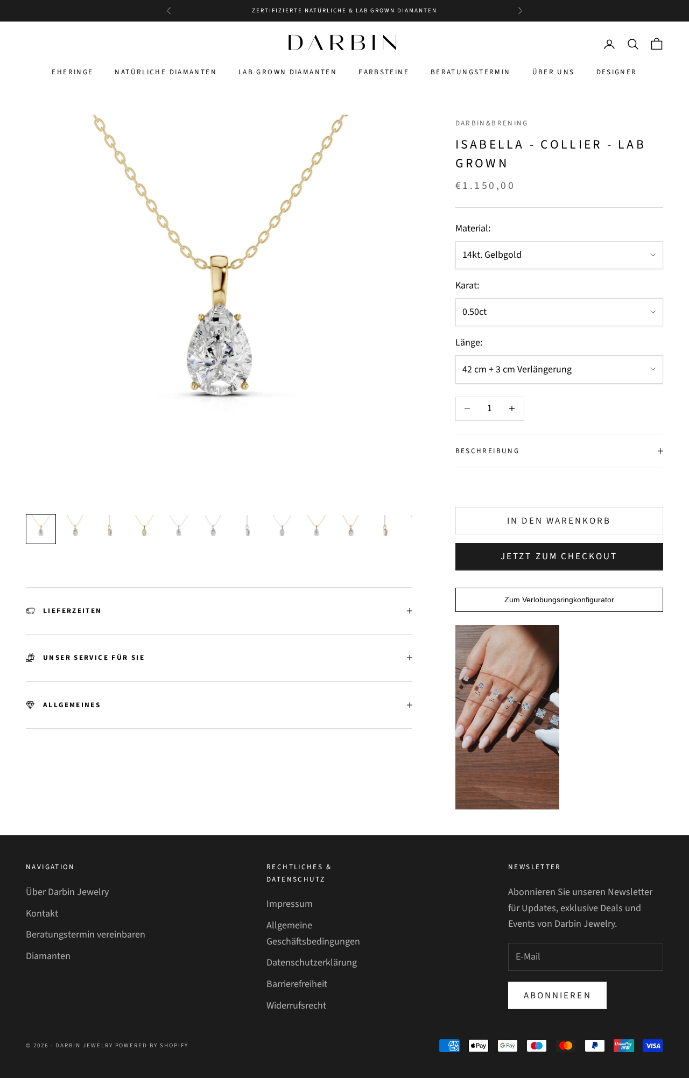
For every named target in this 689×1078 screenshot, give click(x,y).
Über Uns (553, 72)
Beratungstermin (471, 72)
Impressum (289, 904)
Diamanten (48, 956)
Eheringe (72, 72)
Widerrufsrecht (296, 1005)
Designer (616, 72)
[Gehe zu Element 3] (110, 529)
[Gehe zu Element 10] (351, 529)
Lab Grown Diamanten (287, 72)
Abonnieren (558, 995)
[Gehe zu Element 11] (385, 529)
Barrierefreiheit (296, 984)
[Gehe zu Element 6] (213, 529)
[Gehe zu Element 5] (179, 529)
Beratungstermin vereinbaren (85, 934)
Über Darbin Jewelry (67, 892)
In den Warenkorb (559, 521)
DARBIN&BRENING (492, 123)
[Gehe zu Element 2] (75, 529)
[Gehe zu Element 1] (41, 529)
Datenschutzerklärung (311, 962)
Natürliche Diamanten (166, 72)
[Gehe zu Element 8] (282, 529)
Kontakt (42, 913)
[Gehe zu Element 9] (316, 529)
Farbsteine (383, 72)
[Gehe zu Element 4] (144, 529)
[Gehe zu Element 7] (248, 529)
